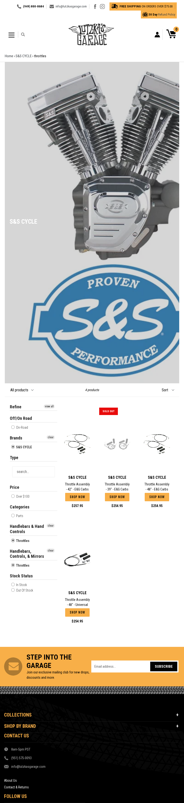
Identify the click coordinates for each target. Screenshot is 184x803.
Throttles (22, 541)
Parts (19, 516)
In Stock (21, 585)
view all (49, 406)
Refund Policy (166, 14)
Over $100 (22, 496)
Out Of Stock (24, 590)
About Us (10, 780)
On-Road (21, 427)
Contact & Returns (16, 787)
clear (51, 437)
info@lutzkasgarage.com (71, 6)
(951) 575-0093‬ (21, 758)
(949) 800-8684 (33, 6)
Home (9, 56)
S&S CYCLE (24, 56)
